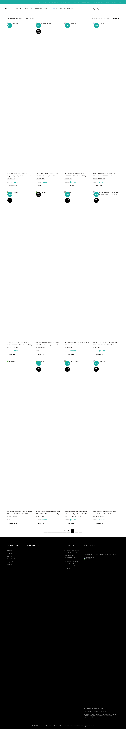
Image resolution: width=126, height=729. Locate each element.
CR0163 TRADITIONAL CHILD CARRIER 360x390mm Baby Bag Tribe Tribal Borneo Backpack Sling (48, 176)
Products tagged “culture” (20, 18)
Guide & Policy (85, 2)
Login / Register (97, 9)
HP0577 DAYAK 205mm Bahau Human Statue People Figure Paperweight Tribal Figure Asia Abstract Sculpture (76, 513)
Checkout (28, 9)
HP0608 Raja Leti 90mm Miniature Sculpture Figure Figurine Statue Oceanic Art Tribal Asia (19, 176)
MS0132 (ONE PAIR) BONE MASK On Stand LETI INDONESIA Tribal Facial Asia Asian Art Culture (106, 344)
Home (38, 2)
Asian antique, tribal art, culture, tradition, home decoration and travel (59, 726)
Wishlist (19, 9)
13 (76, 531)
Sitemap (9, 565)
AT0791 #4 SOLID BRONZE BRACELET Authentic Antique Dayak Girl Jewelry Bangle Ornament (105, 513)
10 (65, 531)
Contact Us (75, 2)
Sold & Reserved (98, 2)
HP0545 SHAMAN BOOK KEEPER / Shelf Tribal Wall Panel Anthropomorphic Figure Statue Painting (48, 513)
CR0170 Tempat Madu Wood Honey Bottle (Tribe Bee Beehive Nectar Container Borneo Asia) (76, 344)
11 (68, 531)
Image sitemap (11, 562)
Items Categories (53, 2)
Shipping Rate (65, 2)
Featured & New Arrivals (113, 2)
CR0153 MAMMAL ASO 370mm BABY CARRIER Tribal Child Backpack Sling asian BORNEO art (77, 176)
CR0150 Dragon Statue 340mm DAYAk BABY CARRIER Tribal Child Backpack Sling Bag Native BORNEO (19, 344)
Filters (115, 18)
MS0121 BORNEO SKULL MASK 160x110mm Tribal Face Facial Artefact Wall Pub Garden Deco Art (19, 513)
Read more (41, 185)
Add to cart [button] (13, 185)
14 (80, 531)
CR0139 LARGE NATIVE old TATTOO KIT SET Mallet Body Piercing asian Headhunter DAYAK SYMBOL (48, 344)
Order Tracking (41, 9)
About (44, 2)
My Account (9, 9)
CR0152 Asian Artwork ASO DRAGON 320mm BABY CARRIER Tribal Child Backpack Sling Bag (104, 176)
